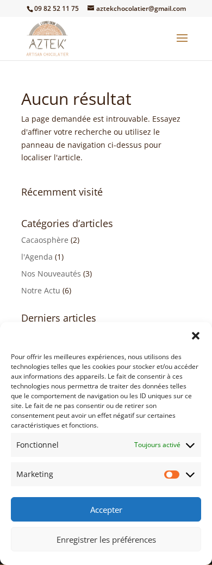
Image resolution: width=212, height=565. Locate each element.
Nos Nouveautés (51, 273)
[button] (195, 335)
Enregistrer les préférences (106, 539)
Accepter (106, 509)
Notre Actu (40, 290)
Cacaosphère (44, 240)
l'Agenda (37, 257)
